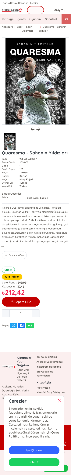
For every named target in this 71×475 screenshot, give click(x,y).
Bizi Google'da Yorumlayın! (45, 373)
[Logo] (12, 10)
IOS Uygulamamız (47, 356)
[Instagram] (64, 444)
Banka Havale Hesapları (15, 3)
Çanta (21, 19)
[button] (6, 313)
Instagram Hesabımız (49, 366)
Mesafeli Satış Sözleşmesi (51, 392)
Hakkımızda (43, 387)
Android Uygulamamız (49, 361)
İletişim (34, 3)
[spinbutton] (21, 313)
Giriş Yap (60, 10)
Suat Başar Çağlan (37, 197)
